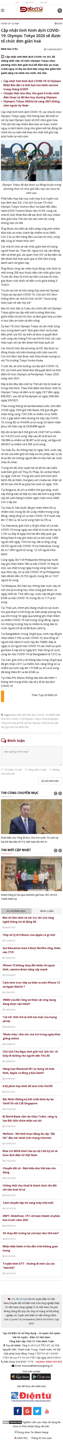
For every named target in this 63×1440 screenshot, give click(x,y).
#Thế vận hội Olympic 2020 (32, 722)
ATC (17, 2)
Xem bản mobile (31, 1371)
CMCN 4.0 (41, 1319)
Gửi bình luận (51, 780)
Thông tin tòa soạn (41, 1438)
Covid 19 (16, 1319)
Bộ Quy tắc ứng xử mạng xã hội (35, 1311)
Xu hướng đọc (16, 911)
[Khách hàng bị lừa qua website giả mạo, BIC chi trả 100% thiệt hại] (31, 878)
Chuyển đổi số (17, 1303)
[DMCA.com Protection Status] (12, 1422)
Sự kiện (15, 23)
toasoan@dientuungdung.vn (37, 1365)
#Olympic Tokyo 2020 (35, 718)
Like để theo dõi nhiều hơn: (31, 1386)
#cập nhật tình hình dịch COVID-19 (29, 714)
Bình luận (46, 911)
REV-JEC (44, 2)
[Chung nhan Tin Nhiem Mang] (31, 1431)
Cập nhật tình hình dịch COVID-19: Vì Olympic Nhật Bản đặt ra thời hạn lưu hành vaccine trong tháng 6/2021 (32, 85)
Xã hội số (5, 23)
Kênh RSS (22, 1438)
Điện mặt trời (32, 1303)
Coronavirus (28, 1319)
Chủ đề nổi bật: (18, 1299)
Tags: (7, 714)
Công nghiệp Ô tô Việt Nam (34, 1307)
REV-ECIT (30, 2)
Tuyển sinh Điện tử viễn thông (33, 1315)
